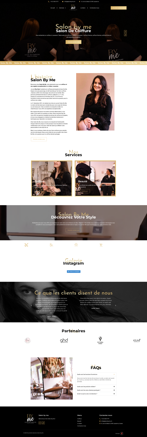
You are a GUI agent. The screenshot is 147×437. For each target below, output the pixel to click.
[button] (31, 305)
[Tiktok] (125, 34)
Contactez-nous (94, 8)
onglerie (65, 115)
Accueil (53, 8)
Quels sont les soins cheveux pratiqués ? (88, 390)
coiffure (58, 115)
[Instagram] (125, 31)
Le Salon (82, 8)
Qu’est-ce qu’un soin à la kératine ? (87, 394)
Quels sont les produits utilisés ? (86, 386)
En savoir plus (40, 191)
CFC (53, 96)
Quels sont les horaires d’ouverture (87, 374)
